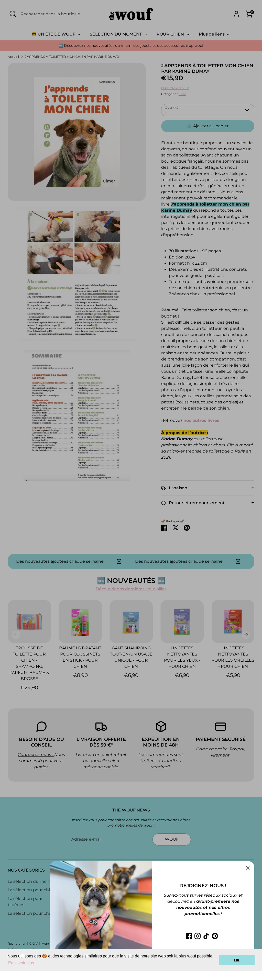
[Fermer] (247, 867)
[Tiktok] (206, 936)
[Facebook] (189, 936)
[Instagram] (197, 936)
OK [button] (236, 960)
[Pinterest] (215, 936)
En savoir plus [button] (21, 963)
